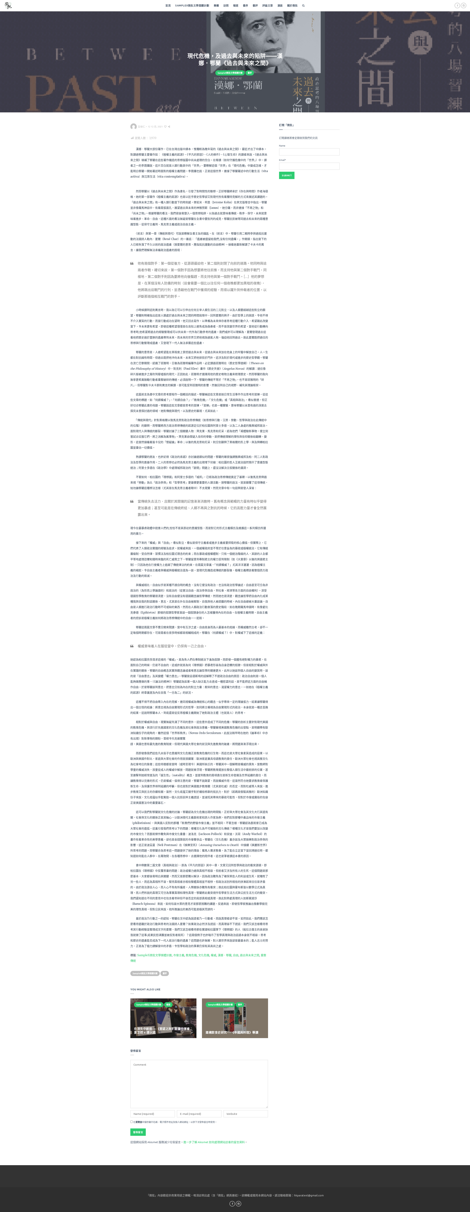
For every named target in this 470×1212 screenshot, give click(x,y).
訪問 (226, 5)
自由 (235, 955)
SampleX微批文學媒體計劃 (192, 5)
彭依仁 (141, 126)
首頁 (168, 5)
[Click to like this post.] (165, 126)
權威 (213, 955)
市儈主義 (178, 955)
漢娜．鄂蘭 (225, 955)
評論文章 (267, 5)
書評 (255, 5)
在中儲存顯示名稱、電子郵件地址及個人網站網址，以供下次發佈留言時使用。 (175, 1122)
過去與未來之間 (249, 955)
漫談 (280, 5)
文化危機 (203, 955)
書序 (245, 5)
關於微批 (292, 5)
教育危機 (191, 955)
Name (282, 146)
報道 (235, 5)
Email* (282, 160)
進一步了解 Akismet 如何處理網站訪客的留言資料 (214, 1142)
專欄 (216, 5)
